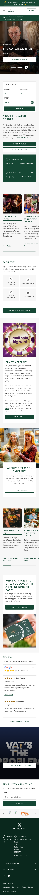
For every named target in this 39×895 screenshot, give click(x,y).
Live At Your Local (9, 218)
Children (25, 89)
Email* (5, 793)
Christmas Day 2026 (11, 532)
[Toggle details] (33, 667)
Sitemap (30, 887)
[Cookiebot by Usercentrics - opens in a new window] (28, 407)
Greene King (8, 869)
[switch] (34, 450)
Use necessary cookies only (19, 485)
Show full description (24, 138)
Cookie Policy (16, 887)
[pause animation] (26, 67)
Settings (30, 472)
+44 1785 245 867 (7, 840)
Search (19, 109)
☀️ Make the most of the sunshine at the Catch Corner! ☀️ (19, 3)
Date (6, 98)
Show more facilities (19, 310)
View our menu (19, 60)
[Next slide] (34, 813)
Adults (7, 89)
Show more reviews (19, 721)
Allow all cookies (19, 478)
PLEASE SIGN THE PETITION (19, 765)
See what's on (12, 203)
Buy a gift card (19, 607)
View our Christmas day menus (12, 518)
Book (31, 10)
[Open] (4, 10)
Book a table (19, 144)
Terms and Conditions (9, 891)
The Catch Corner (11, 863)
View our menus (19, 150)
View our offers (19, 490)
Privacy (24, 887)
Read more (8, 694)
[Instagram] (9, 876)
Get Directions (19, 856)
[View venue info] (35, 118)
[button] (13, 67)
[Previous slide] (4, 813)
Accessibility (6, 887)
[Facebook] (4, 876)
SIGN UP (19, 803)
